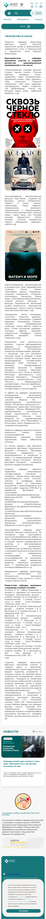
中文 (41, 3)
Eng (36, 3)
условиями (21, 897)
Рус (32, 3)
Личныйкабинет (38, 13)
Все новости (39, 731)
